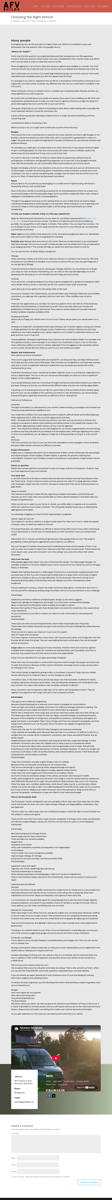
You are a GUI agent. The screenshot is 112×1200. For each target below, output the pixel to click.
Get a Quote (103, 6)
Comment (15, 1133)
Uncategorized (41, 21)
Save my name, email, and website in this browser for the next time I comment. (42, 1177)
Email (13, 1165)
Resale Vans (89, 6)
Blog (33, 21)
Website (14, 1172)
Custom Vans (58, 6)
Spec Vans (45, 6)
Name (14, 1158)
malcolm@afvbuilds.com (24, 1102)
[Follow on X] (53, 1096)
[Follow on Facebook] (49, 1096)
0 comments (52, 21)
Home (35, 6)
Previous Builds (74, 6)
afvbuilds (16, 21)
